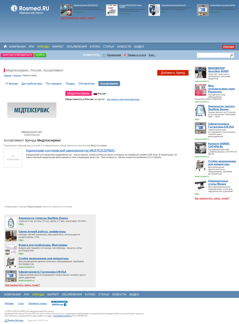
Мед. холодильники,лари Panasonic (221, 88)
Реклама (228, 47)
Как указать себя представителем (123, 99)
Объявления (77, 46)
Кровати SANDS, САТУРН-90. (219, 145)
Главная (7, 75)
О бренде (12, 83)
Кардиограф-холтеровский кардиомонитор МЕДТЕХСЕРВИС (70, 150)
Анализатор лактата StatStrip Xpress (221, 108)
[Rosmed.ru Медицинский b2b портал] (30, 14)
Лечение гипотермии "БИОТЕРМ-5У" (86, 5)
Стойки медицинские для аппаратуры (222, 163)
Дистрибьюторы (31, 83)
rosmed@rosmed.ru (62, 316)
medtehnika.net (32, 134)
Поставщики (54, 83)
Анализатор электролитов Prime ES (174, 5)
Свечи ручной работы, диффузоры (42, 231)
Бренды (43, 46)
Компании (17, 46)
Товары (70, 83)
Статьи (108, 46)
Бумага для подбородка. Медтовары (43, 244)
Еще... (152, 55)
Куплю (95, 46)
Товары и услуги (137, 55)
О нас (21, 303)
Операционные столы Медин (218, 182)
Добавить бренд (173, 72)
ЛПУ (31, 46)
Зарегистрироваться (17, 55)
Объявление (114, 55)
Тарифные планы (37, 303)
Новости (124, 46)
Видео (139, 46)
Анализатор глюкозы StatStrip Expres (43, 217)
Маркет (58, 46)
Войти (40, 55)
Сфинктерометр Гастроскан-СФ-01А (222, 5)
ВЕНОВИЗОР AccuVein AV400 (218, 70)
